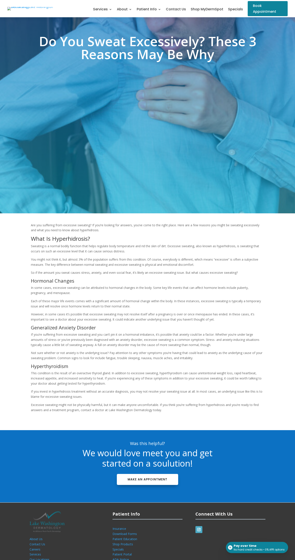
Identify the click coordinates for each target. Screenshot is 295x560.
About (122, 10)
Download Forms (125, 534)
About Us (36, 539)
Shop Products (123, 544)
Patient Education (125, 539)
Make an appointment (147, 479)
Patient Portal (122, 554)
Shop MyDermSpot (207, 10)
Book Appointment (264, 8)
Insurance (119, 529)
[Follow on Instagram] (198, 529)
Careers (35, 549)
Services (100, 10)
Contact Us (176, 10)
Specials (235, 10)
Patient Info (147, 10)
